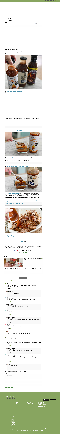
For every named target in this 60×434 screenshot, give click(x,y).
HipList (41, 25)
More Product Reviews (9, 25)
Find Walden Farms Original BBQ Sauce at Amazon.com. (15, 127)
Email (6, 383)
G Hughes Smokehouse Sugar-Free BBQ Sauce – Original (17, 166)
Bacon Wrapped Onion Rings (10, 236)
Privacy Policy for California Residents (42, 404)
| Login (43, 0)
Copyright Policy (41, 406)
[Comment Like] (12, 288)
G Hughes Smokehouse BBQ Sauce (14, 193)
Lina (6, 22)
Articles (8, 18)
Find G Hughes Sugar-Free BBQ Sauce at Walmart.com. (14, 203)
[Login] (56, 1)
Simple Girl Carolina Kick (13, 157)
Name (6, 380)
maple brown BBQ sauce (10, 201)
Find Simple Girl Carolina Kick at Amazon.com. (13, 162)
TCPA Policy (40, 405)
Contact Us (29, 402)
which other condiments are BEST (16, 241)
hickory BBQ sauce (37, 200)
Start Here (17, 403)
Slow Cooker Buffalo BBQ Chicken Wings (12, 238)
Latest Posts (29, 404)
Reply (9, 288)
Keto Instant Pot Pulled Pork (10, 235)
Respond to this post (8, 373)
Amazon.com (29, 124)
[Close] (45, 428)
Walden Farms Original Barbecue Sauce (14, 91)
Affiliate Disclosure (30, 403)
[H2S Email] (39, 23)
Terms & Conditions (19, 404)
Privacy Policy (41, 402)
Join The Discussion (23, 278)
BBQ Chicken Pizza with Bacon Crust (12, 237)
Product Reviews (13, 18)
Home (6, 18)
